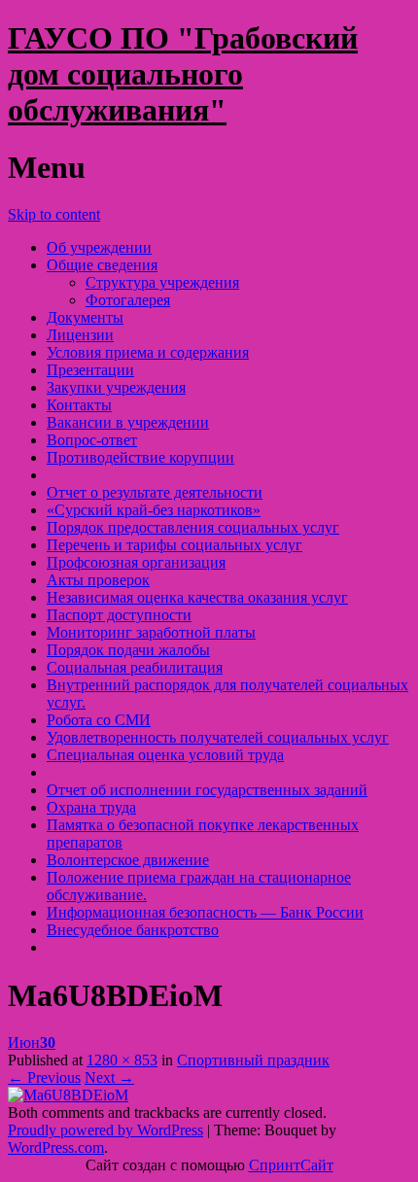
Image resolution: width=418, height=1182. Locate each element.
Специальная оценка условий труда (165, 755)
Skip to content (54, 214)
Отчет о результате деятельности (154, 492)
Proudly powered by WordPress (105, 1130)
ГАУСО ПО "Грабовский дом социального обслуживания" (183, 73)
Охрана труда (91, 807)
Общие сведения (102, 265)
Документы (85, 317)
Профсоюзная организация (136, 562)
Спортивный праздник (253, 1060)
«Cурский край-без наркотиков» (154, 510)
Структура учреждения (162, 282)
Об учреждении (99, 247)
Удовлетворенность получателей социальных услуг (218, 737)
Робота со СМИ (99, 720)
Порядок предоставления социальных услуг (193, 527)
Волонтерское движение (128, 860)
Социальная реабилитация (135, 667)
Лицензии (80, 335)
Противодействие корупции (140, 457)
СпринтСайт (291, 1165)
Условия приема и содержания (148, 352)
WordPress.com (56, 1147)
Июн (31, 1042)
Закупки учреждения (116, 387)
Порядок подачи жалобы (128, 650)
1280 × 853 (122, 1060)
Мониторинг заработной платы (151, 632)
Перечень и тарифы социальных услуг (174, 545)
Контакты (79, 405)
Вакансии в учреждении (128, 422)
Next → (109, 1077)
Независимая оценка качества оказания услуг (197, 597)
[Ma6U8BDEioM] (68, 1095)
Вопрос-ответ (92, 440)
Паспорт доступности (119, 615)
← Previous (44, 1077)
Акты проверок (98, 580)
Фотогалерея (128, 300)
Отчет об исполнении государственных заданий (207, 790)
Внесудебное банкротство (133, 929)
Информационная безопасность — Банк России (205, 912)
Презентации (90, 370)
